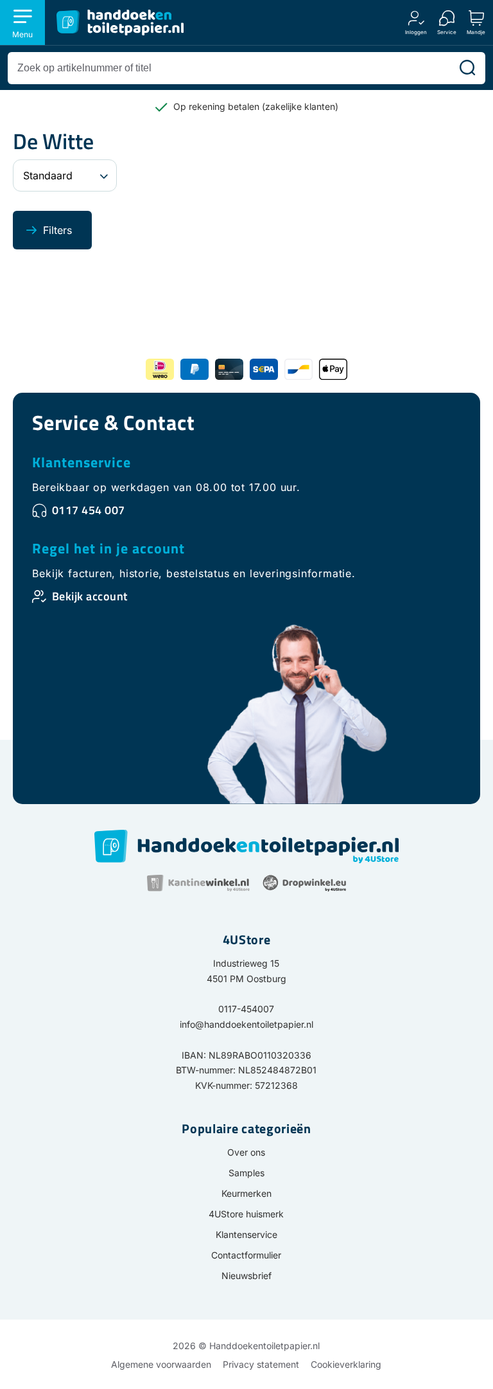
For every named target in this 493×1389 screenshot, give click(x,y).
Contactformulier (246, 1255)
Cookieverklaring (346, 1364)
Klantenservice (81, 462)
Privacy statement (261, 1364)
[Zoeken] (467, 68)
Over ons (246, 1152)
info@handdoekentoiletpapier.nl (246, 1024)
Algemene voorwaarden (161, 1364)
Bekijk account (90, 596)
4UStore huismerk (246, 1213)
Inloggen (416, 32)
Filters (57, 230)
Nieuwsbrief (246, 1275)
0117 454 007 (88, 510)
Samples (246, 1172)
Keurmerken (246, 1193)
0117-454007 (246, 1008)
